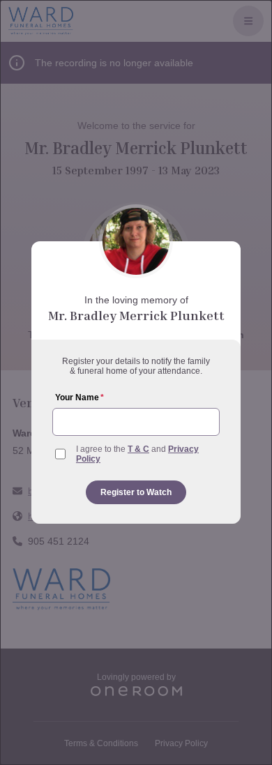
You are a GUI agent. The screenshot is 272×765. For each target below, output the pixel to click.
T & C (138, 449)
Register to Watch (136, 492)
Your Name (79, 397)
